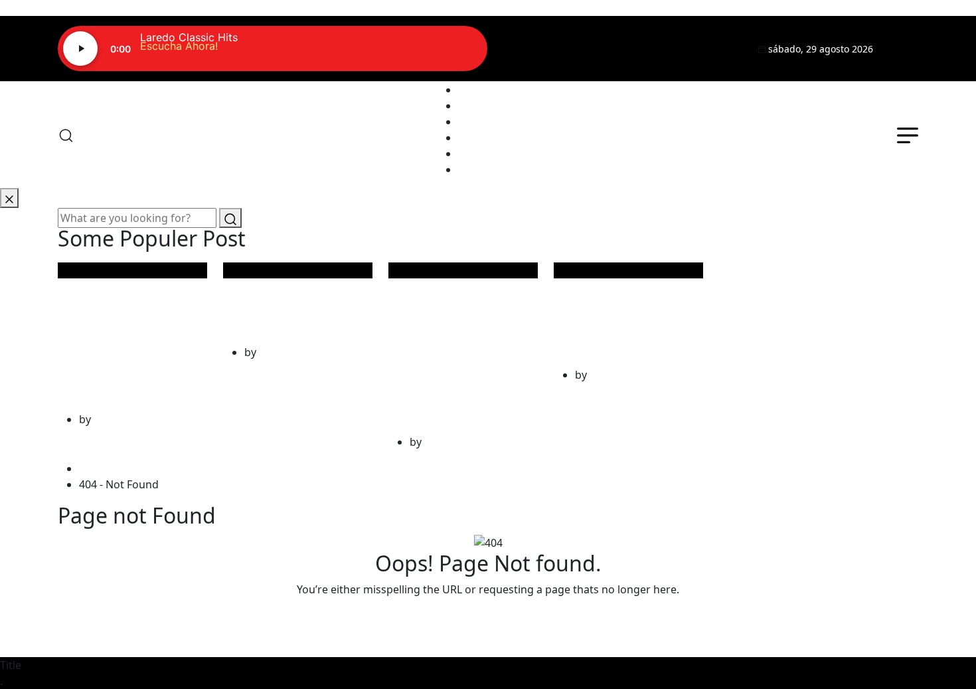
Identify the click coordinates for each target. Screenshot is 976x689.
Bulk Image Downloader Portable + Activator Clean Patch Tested (123, 334)
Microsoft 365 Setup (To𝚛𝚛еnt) (293, 300)
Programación (494, 121)
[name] (904, 48)
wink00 (111, 419)
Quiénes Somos (497, 105)
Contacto (481, 153)
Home (97, 468)
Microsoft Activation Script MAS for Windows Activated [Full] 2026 (458, 345)
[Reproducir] (80, 48)
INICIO (474, 89)
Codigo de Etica (497, 169)
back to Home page (488, 616)
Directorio (483, 137)
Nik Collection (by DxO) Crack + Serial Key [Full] (628, 311)
